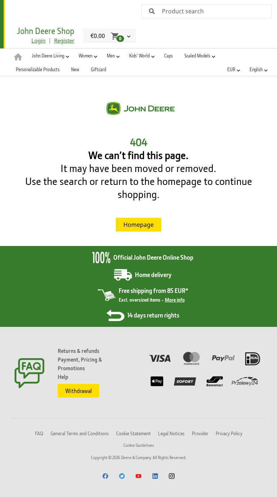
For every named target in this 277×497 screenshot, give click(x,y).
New (75, 69)
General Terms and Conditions (79, 433)
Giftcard (98, 69)
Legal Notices (171, 433)
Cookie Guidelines (138, 445)
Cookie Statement (133, 433)
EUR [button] (231, 69)
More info (175, 300)
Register (64, 40)
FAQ (39, 433)
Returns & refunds (78, 350)
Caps (168, 56)
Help (63, 376)
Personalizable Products (38, 69)
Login (38, 40)
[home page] (18, 56)
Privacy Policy (229, 433)
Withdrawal (78, 390)
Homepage (138, 225)
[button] (49, 55)
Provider (200, 433)
